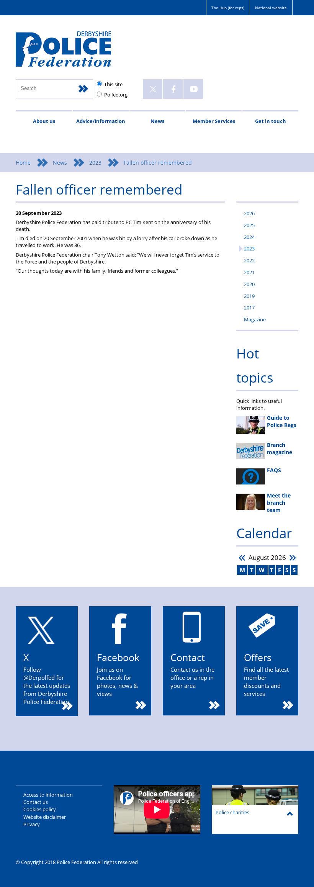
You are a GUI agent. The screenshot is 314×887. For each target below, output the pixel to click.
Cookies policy (39, 809)
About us (44, 121)
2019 (249, 296)
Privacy (31, 824)
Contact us (35, 802)
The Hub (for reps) (227, 7)
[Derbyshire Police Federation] (74, 52)
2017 (249, 307)
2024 (249, 237)
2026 (249, 213)
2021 (249, 272)
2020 (249, 284)
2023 (95, 162)
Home (23, 162)
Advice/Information (100, 121)
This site (113, 84)
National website (271, 7)
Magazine (255, 319)
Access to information (48, 794)
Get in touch (270, 121)
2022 (249, 260)
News (157, 121)
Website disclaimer (44, 816)
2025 (249, 225)
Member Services (214, 121)
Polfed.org (116, 94)
